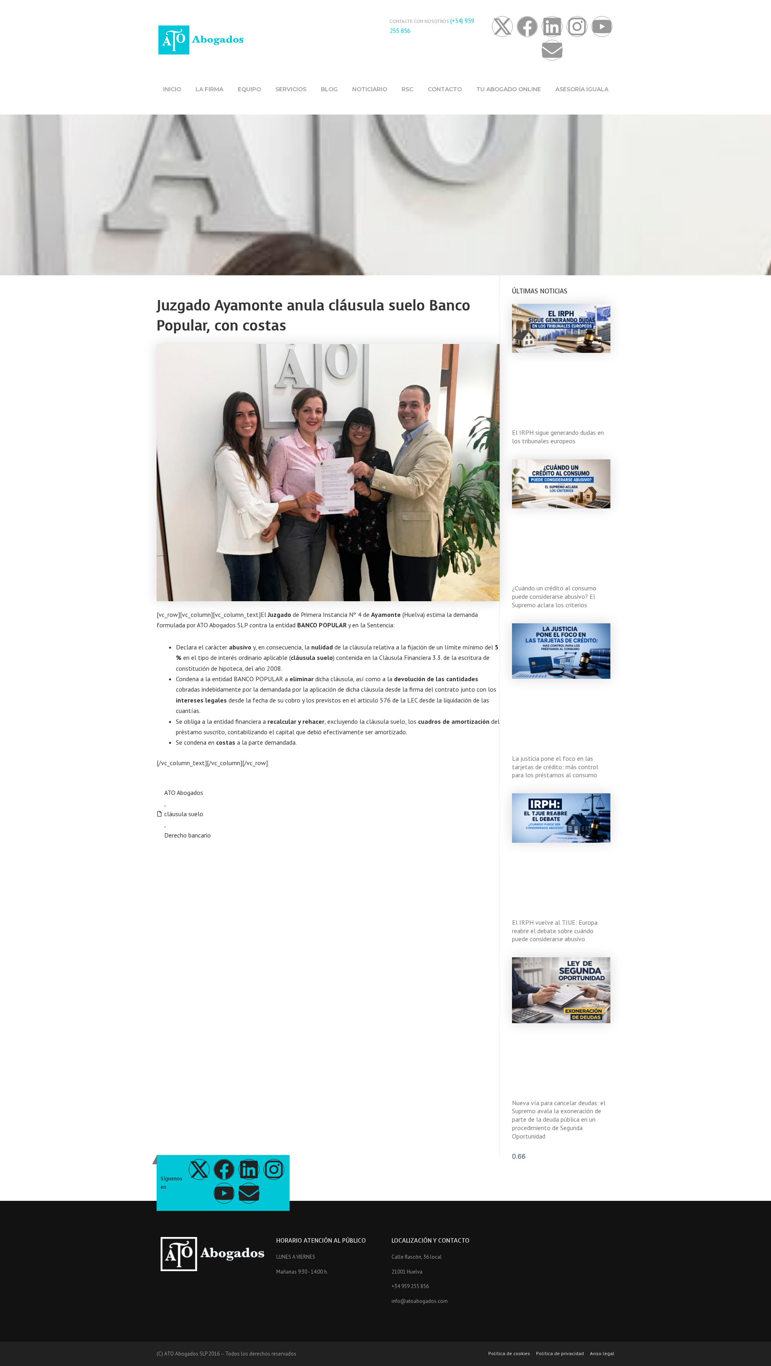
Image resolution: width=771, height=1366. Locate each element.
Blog (329, 89)
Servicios (290, 89)
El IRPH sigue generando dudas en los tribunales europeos (558, 436)
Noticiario (369, 89)
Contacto (445, 89)
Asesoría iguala (581, 89)
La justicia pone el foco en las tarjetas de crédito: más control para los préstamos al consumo (555, 766)
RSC (407, 89)
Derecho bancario (187, 835)
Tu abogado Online (508, 89)
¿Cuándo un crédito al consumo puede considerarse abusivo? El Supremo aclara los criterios (554, 596)
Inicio (172, 89)
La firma (209, 89)
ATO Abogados (183, 792)
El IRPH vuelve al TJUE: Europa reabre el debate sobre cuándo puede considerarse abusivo (555, 930)
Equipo (249, 89)
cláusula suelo (183, 814)
